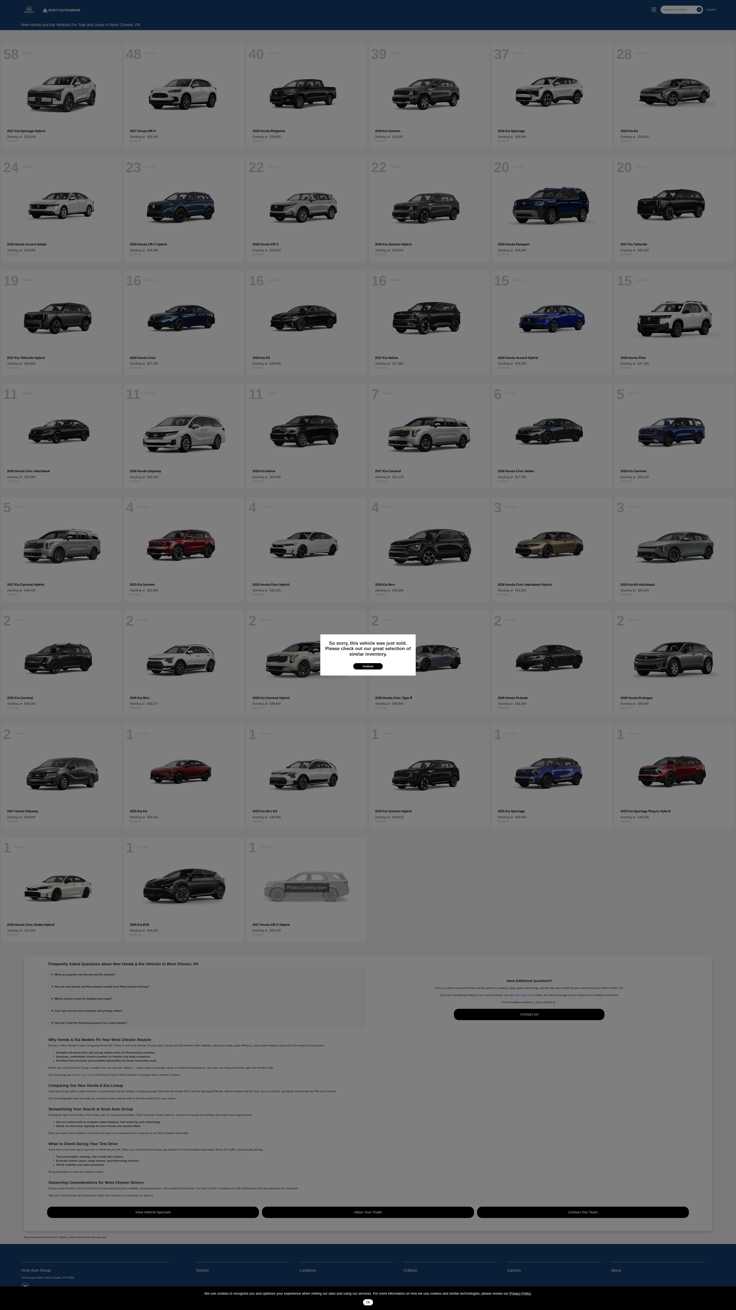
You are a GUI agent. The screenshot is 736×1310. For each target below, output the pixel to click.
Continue (368, 666)
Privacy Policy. (520, 1293)
